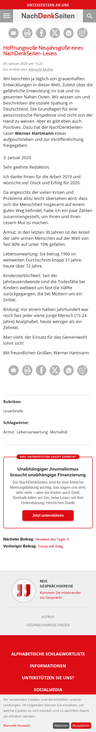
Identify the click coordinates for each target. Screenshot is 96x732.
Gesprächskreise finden (48, 625)
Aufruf (48, 617)
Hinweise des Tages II (52, 539)
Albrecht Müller (40, 69)
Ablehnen (61, 725)
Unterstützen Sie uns (48, 5)
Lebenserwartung (32, 432)
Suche (89, 15)
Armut (8, 432)
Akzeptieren (81, 725)
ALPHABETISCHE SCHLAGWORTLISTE (48, 654)
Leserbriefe (13, 411)
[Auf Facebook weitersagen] (41, 37)
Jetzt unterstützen (48, 515)
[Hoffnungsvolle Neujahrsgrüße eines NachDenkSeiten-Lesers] (68, 37)
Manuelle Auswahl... (18, 725)
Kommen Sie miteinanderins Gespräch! (60, 595)
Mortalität (59, 432)
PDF (27, 33)
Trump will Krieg (50, 546)
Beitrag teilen (13, 33)
